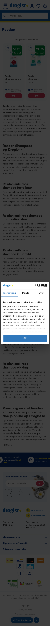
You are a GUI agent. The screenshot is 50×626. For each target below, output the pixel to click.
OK (25, 338)
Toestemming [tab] (9, 293)
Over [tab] (41, 293)
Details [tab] (25, 293)
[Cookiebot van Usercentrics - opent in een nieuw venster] (35, 285)
